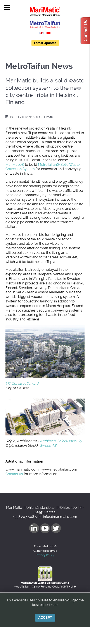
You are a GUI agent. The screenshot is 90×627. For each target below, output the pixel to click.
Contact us (14, 474)
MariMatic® (14, 164)
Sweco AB (48, 445)
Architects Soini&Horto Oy (61, 441)
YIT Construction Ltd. (22, 383)
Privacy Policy (45, 555)
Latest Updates (45, 43)
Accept (45, 618)
